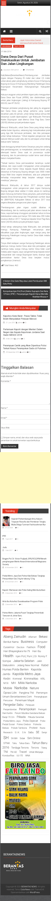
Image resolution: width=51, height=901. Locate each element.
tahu (14, 743)
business (27, 642)
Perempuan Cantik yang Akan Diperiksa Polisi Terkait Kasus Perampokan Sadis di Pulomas (24, 347)
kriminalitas (31, 678)
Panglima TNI (26, 692)
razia (42, 728)
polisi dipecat (30, 720)
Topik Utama (18, 46)
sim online (33, 738)
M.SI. (6, 683)
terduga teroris (20, 747)
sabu (31, 732)
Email (4, 418)
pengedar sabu (13, 704)
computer (41, 641)
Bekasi (43, 636)
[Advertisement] (25, 477)
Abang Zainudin (14, 636)
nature (34, 688)
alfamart (32, 637)
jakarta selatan (23, 661)
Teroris (35, 747)
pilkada (21, 717)
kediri (6, 678)
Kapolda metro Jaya (26, 674)
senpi (44, 732)
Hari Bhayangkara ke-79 (16, 651)
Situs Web (5, 428)
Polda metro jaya (12, 721)
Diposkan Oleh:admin (11, 70)
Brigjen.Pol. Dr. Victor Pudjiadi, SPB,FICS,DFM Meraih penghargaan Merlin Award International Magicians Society (24, 562)
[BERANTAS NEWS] (4, 31)
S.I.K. (17, 732)
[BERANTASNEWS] (13, 866)
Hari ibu (36, 651)
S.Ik (24, 732)
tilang (44, 747)
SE (37, 732)
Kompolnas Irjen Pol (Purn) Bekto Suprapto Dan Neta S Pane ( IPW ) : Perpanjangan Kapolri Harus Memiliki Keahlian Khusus (25, 294)
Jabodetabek (6, 46)
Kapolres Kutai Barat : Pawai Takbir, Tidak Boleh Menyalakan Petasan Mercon (22, 317)
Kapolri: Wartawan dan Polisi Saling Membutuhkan (23, 590)
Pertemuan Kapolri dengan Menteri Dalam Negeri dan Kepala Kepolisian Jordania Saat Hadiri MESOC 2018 (24, 332)
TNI (5, 751)
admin (20, 323)
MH (13, 683)
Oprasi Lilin (10, 692)
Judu (4, 547)
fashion (31, 647)
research (8, 732)
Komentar (6, 381)
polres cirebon (24, 724)
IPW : (4, 536)
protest (33, 727)
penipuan (30, 705)
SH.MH (14, 738)
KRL (43, 678)
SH (6, 737)
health (8, 656)
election (20, 647)
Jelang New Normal (28, 665)
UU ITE (20, 755)
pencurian (8, 700)
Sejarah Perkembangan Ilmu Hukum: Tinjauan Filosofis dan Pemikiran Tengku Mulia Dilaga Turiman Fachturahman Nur (28, 522)
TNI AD (13, 752)
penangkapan (40, 696)
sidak (22, 738)
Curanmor (8, 647)
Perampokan (27, 709)
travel (23, 751)
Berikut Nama (10, 641)
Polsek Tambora (19, 728)
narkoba (20, 688)
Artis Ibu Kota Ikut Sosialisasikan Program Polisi (22, 601)
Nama (4, 408)
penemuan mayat (24, 700)
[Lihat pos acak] (47, 31)
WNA (27, 755)
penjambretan (10, 709)
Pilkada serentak (36, 717)
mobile (7, 688)
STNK (6, 743)
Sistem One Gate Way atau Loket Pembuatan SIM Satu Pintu (25, 282)
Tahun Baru (24, 743)
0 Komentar (29, 70)
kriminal (17, 678)
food (41, 647)
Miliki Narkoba (27, 683)
